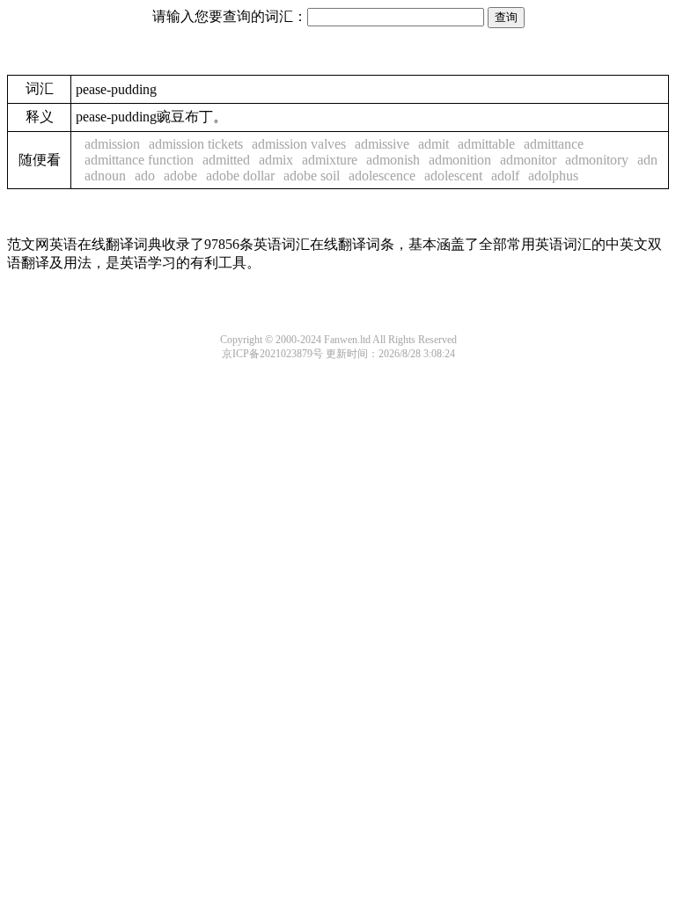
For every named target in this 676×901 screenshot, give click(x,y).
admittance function (139, 159)
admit (433, 143)
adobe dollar (240, 175)
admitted (226, 159)
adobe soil (311, 175)
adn (647, 159)
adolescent (453, 175)
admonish (393, 159)
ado (145, 175)
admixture (329, 159)
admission (112, 143)
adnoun (105, 175)
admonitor (528, 159)
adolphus (553, 175)
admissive (382, 143)
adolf (505, 175)
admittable (486, 143)
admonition (460, 159)
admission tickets (196, 143)
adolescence (382, 175)
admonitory (596, 159)
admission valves (299, 143)
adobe (180, 175)
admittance (554, 143)
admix (276, 159)
